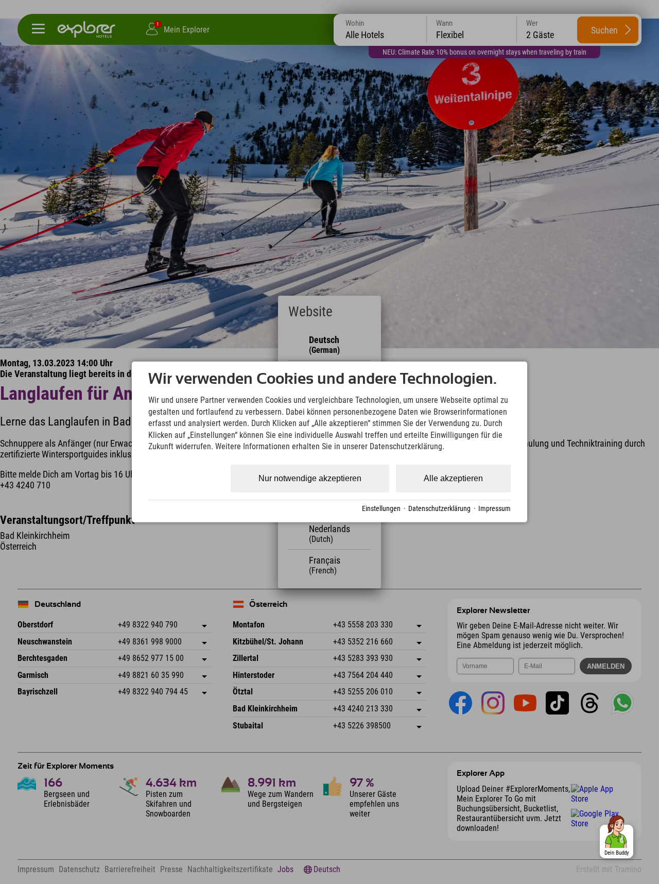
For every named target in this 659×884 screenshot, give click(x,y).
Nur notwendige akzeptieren (309, 478)
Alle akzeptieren (453, 478)
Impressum (494, 508)
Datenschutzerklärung (439, 508)
